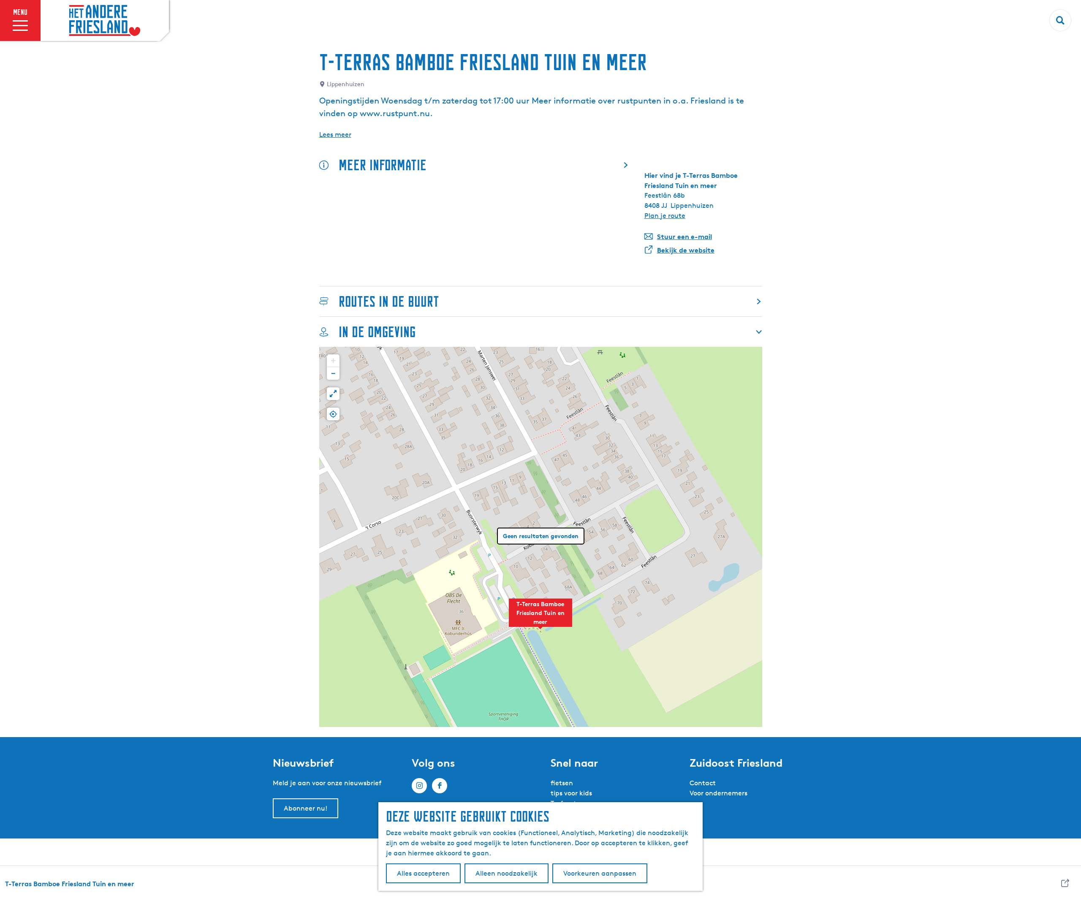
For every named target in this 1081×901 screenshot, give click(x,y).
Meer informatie (382, 165)
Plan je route (664, 216)
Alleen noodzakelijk (506, 873)
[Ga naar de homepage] (104, 21)
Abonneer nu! (305, 808)
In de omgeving (377, 332)
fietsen (562, 783)
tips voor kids (571, 793)
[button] (540, 617)
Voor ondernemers (718, 793)
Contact (703, 783)
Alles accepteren (423, 873)
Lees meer (335, 135)
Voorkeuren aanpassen (599, 873)
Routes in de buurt (389, 301)
